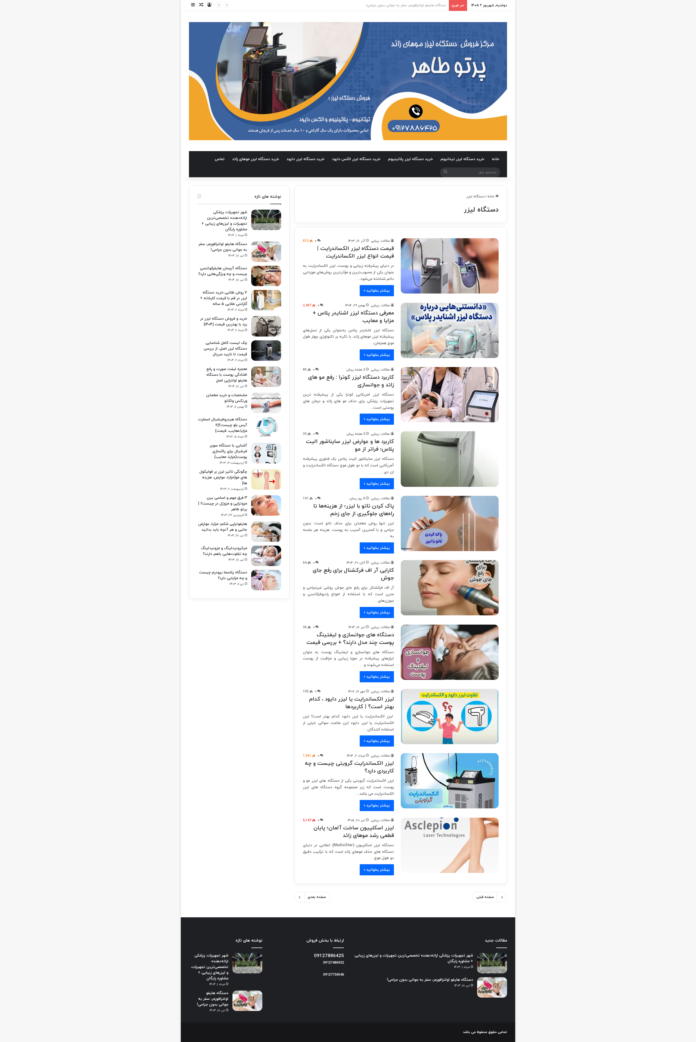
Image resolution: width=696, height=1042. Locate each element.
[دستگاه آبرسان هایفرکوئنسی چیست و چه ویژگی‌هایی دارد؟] (266, 276)
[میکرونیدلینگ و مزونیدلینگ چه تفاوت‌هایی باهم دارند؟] (266, 556)
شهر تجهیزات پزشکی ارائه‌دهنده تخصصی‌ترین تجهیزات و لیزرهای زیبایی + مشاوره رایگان (209, 967)
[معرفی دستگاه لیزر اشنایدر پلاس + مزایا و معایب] (450, 330)
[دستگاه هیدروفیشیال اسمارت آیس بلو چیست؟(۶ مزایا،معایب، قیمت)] (266, 427)
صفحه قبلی (485, 897)
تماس (220, 159)
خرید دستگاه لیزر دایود (305, 159)
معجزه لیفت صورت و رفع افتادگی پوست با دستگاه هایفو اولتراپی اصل (226, 374)
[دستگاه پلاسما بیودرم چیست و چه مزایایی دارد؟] (266, 580)
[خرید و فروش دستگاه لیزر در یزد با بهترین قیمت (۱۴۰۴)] (266, 326)
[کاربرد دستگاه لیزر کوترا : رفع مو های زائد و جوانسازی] (450, 394)
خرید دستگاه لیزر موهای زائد (255, 159)
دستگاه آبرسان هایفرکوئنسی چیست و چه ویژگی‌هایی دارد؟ (400, 5)
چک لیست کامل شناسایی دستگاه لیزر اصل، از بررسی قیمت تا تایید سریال (225, 348)
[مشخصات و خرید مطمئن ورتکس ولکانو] (266, 403)
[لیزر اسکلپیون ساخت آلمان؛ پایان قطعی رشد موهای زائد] (450, 845)
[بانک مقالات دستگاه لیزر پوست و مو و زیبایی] (348, 81)
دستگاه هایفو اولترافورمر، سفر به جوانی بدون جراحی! (430, 979)
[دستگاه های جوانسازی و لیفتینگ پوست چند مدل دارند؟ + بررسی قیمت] (450, 652)
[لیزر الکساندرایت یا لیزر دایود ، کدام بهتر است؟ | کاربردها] (450, 716)
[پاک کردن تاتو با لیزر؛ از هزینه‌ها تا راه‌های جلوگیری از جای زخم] (450, 523)
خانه (495, 159)
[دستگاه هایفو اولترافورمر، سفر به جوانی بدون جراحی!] (266, 252)
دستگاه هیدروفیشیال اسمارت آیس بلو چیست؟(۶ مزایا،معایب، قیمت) (222, 425)
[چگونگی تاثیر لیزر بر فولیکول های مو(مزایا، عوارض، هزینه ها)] (266, 479)
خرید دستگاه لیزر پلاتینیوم (410, 159)
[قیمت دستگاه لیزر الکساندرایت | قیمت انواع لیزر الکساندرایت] (450, 266)
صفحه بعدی (316, 897)
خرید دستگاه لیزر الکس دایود (356, 159)
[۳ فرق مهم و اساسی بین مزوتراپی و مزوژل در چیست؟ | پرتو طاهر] (266, 505)
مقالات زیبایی (380, 241)
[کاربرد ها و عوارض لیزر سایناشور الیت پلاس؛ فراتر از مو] (450, 459)
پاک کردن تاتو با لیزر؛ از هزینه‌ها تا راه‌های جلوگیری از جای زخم (353, 510)
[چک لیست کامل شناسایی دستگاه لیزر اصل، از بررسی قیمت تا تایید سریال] (266, 350)
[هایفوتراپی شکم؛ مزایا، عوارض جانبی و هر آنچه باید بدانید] (266, 531)
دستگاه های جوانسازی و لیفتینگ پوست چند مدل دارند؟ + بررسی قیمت (350, 638)
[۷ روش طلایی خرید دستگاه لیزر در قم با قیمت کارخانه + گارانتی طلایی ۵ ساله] (266, 300)
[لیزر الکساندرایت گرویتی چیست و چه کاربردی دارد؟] (450, 780)
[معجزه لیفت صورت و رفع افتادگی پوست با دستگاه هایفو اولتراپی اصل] (266, 376)
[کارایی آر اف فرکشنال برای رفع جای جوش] (450, 587)
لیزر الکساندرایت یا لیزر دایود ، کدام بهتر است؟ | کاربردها (351, 703)
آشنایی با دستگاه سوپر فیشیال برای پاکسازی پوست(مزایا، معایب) (228, 451)
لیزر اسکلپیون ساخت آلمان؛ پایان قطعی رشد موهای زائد (353, 831)
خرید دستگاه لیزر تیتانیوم (462, 159)
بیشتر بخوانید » (377, 290)
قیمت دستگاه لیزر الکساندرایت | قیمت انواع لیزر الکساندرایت (355, 252)
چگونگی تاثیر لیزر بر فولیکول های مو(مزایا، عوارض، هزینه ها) (223, 477)
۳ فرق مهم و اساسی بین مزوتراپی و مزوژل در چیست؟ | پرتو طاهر (222, 503)
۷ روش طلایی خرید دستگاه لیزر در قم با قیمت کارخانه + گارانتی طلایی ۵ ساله (223, 298)
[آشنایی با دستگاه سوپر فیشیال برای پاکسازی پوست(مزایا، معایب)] (266, 453)
